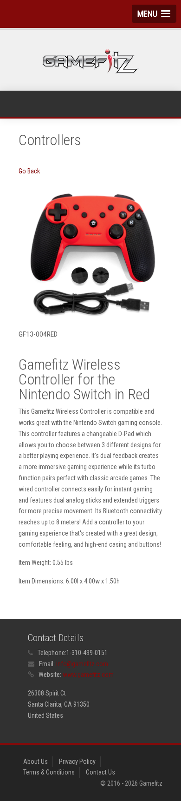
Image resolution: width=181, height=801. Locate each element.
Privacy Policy (77, 761)
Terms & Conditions (49, 772)
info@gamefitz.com (82, 664)
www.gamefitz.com (88, 674)
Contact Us (100, 772)
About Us (35, 761)
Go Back (29, 171)
